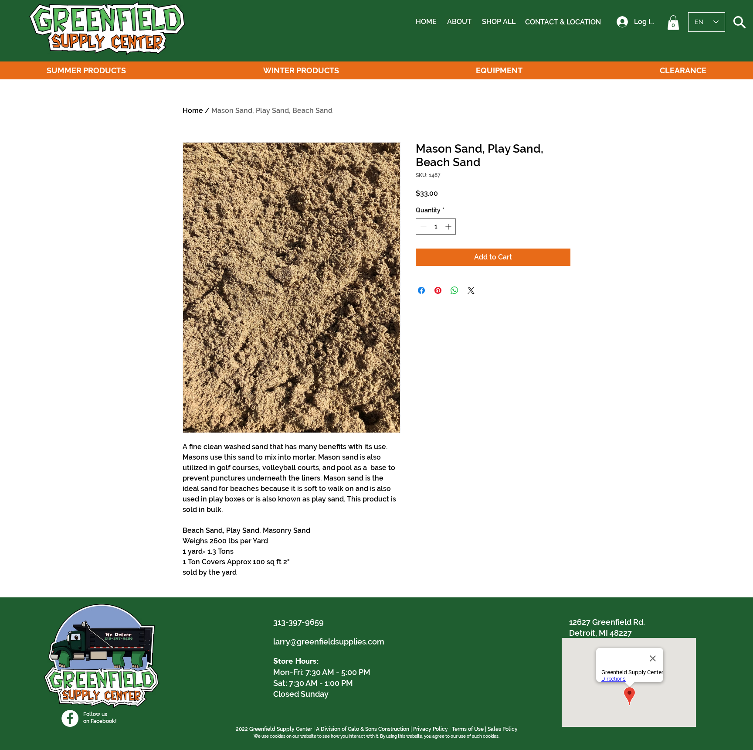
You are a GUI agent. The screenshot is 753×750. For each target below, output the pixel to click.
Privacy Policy (430, 729)
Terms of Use (468, 729)
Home (193, 110)
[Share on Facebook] (421, 290)
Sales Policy (503, 729)
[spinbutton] (436, 226)
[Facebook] (69, 718)
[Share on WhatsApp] (454, 290)
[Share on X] (471, 290)
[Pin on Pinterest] (438, 290)
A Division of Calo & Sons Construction (362, 729)
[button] (673, 22)
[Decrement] (422, 226)
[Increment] (449, 226)
